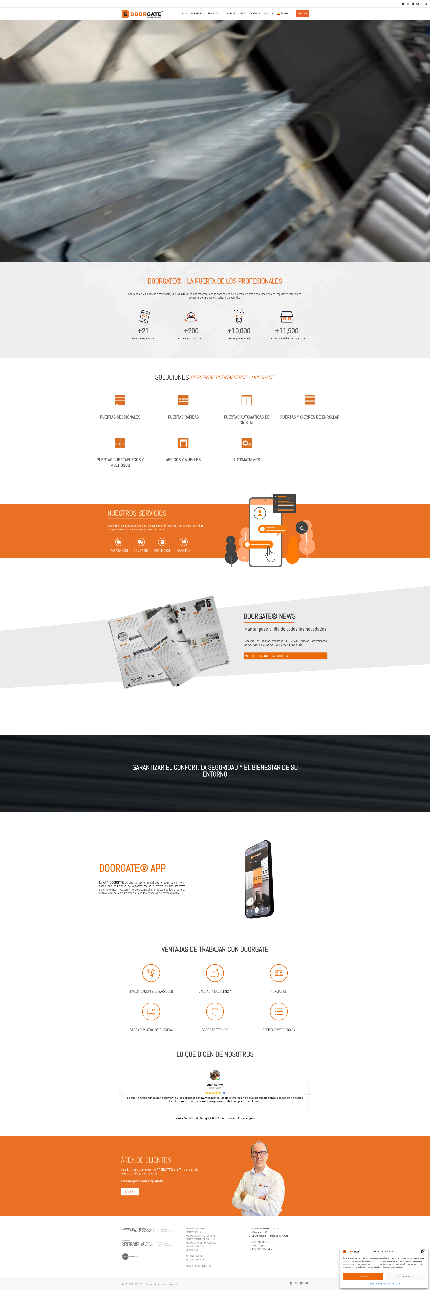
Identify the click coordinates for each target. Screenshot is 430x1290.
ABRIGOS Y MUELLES (183, 460)
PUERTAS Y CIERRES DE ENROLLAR (309, 417)
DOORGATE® (137, 1284)
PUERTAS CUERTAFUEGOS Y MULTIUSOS (120, 462)
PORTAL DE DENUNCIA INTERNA (198, 1266)
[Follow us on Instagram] (408, 4)
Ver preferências (405, 1276)
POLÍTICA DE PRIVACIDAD (380, 1283)
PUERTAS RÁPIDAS (183, 417)
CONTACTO (396, 1283)
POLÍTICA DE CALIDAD (194, 1256)
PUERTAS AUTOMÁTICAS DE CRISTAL (246, 420)
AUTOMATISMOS (246, 460)
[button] (423, 1251)
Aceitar (363, 1276)
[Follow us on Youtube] (417, 4)
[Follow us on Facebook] (403, 4)
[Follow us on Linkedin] (413, 4)
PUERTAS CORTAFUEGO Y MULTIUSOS (201, 1243)
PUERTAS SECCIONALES (120, 417)
